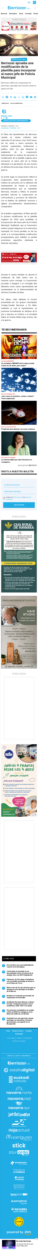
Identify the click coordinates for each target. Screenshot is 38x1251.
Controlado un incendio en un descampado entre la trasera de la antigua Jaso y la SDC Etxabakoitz (18, 973)
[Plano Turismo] (19, 1186)
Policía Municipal (16, 103)
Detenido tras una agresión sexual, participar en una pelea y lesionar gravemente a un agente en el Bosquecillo (18, 1021)
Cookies (19, 1038)
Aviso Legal (11, 1038)
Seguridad (27, 1038)
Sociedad (28, 14)
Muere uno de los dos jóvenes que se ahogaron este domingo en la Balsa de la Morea (19, 989)
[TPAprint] (19, 1194)
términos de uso (17, 497)
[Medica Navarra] (19, 1171)
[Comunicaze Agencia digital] (19, 1047)
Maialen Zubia (6, 116)
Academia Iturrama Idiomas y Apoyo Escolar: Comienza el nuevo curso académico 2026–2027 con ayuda (18, 1004)
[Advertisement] (19, 708)
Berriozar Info (19, 59)
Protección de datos (19, 1041)
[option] (19, 8)
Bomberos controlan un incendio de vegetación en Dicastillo (18, 997)
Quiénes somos (17, 1031)
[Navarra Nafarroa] (19, 1210)
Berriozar (4, 14)
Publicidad (19, 1034)
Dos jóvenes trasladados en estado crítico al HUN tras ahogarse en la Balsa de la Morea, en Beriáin (18, 1012)
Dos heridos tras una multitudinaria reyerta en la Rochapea (18, 966)
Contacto (28, 1031)
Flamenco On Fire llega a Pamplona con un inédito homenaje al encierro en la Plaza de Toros (18, 981)
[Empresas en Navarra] (19, 1163)
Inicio (8, 1031)
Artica (21, 14)
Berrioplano (13, 14)
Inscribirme (19, 505)
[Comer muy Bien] (19, 1179)
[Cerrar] (36, 1239)
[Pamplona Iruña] (19, 1202)
